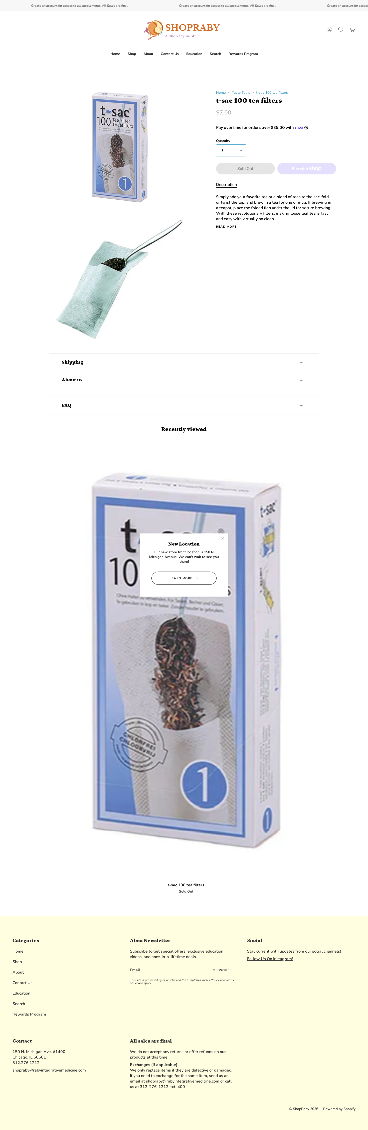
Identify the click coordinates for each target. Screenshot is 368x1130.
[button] (132, 54)
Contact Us (23, 983)
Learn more (180, 578)
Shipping (72, 362)
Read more (226, 226)
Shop (17, 962)
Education (21, 993)
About (18, 972)
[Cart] (352, 29)
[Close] (222, 538)
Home (221, 92)
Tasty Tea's (241, 92)
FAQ (66, 405)
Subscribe (222, 970)
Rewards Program (29, 1014)
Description (226, 184)
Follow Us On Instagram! (270, 959)
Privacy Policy (209, 980)
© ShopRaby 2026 (303, 1109)
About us (72, 380)
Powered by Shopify (339, 1109)
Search (19, 1004)
